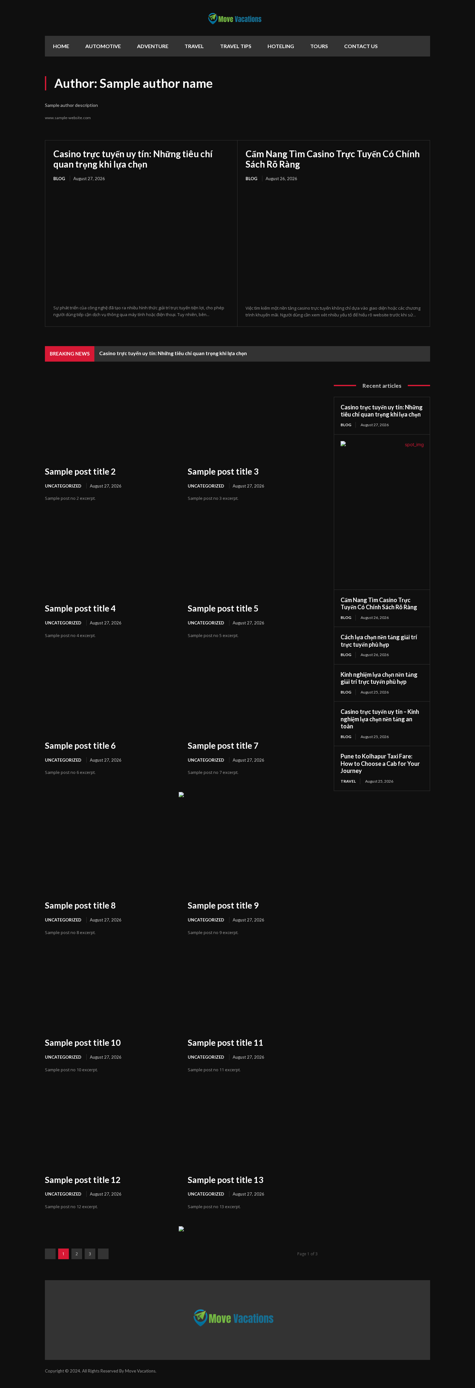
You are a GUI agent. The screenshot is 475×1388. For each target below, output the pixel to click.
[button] (422, 47)
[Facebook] (411, 86)
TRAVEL (348, 781)
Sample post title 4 (80, 608)
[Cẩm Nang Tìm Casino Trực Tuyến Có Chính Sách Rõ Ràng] (334, 244)
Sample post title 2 (80, 471)
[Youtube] (425, 86)
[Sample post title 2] (110, 420)
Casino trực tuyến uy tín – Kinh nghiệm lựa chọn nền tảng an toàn (380, 719)
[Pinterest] (396, 86)
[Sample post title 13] (253, 1128)
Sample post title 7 (223, 745)
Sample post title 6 (80, 745)
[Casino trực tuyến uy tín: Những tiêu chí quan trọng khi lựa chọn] (141, 243)
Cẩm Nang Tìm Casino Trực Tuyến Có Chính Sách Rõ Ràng (333, 159)
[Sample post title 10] (110, 991)
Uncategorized (63, 485)
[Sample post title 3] (253, 420)
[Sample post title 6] (110, 694)
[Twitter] (382, 86)
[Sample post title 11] (253, 991)
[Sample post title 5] (253, 557)
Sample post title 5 (223, 608)
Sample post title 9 (223, 905)
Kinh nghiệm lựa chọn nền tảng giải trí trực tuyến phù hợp (379, 678)
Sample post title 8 (80, 905)
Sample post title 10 (83, 1042)
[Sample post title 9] (253, 854)
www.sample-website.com (68, 117)
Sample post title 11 (225, 1042)
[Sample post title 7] (253, 694)
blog (59, 178)
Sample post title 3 (223, 471)
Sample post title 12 (83, 1180)
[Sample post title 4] (110, 557)
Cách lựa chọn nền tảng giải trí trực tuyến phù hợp (379, 640)
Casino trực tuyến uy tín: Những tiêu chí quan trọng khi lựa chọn (133, 159)
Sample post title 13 (225, 1180)
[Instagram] (371, 1374)
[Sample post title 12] (110, 1128)
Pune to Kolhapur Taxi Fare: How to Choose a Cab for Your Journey (380, 763)
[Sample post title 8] (110, 854)
